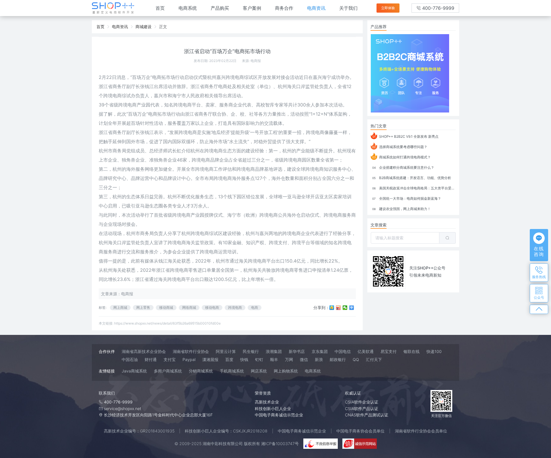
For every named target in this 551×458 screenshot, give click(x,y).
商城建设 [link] (143, 26)
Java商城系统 (134, 370)
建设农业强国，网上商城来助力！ (401, 209)
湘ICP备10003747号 (280, 443)
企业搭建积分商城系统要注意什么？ (403, 167)
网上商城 (120, 307)
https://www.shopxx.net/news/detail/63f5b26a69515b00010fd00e (167, 323)
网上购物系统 (286, 370)
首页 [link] (100, 26)
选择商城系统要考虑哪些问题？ (399, 147)
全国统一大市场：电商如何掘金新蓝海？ (406, 198)
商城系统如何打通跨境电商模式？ (401, 157)
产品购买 (220, 8)
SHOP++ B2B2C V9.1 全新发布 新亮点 (405, 136)
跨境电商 (235, 307)
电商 (254, 307)
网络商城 (189, 307)
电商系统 (188, 8)
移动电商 (212, 307)
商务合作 (284, 8)
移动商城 (166, 307)
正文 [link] (163, 26)
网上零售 (143, 307)
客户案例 (252, 8)
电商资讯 (316, 8)
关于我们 (348, 8)
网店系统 (259, 370)
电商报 (256, 61)
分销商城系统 (201, 370)
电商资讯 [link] (120, 26)
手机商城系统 (232, 370)
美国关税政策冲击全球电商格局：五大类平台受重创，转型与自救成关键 (414, 188)
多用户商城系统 (168, 370)
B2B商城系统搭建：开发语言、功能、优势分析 (411, 178)
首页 (160, 8)
